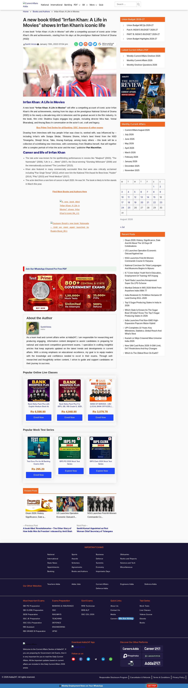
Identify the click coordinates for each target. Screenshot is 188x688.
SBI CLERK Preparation (33, 610)
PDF (76, 4)
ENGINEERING (58, 627)
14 (148, 197)
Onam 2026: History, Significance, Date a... (35, 515)
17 (122, 202)
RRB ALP (85, 610)
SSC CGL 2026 (87, 614)
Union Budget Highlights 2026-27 (142, 39)
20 (142, 202)
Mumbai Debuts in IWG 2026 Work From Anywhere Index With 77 (143, 289)
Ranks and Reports (128, 559)
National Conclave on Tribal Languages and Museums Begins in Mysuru (143, 266)
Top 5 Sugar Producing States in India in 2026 (143, 304)
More (92, 4)
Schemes (76, 563)
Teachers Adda (53, 584)
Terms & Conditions (161, 677)
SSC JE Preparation (31, 619)
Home (26, 12)
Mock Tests (144, 606)
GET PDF (152, 686)
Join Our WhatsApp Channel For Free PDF (46, 269)
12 (135, 197)
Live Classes (145, 610)
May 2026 (129, 143)
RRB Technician (88, 606)
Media (113, 614)
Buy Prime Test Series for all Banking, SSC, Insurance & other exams (69, 128)
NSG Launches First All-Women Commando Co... (101, 515)
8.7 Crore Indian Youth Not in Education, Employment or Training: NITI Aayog (143, 274)
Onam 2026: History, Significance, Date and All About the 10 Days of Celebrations (142, 243)
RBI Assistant (28, 627)
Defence (99, 559)
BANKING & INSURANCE (63, 606)
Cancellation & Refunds (140, 677)
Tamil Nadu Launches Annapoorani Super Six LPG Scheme (141, 281)
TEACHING (57, 619)
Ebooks (143, 619)
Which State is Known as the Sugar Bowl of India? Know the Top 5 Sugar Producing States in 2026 (142, 313)
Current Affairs (102, 584)
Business (100, 554)
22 (154, 202)
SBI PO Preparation (31, 606)
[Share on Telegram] (81, 44)
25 (129, 207)
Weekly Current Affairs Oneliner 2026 (143, 56)
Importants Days (103, 571)
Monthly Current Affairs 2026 (139, 60)
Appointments (53, 567)
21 (148, 202)
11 (129, 197)
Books (142, 623)
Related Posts (30, 491)
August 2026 (137, 130)
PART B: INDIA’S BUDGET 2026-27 (143, 34)
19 (135, 202)
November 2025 (132, 170)
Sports (74, 554)
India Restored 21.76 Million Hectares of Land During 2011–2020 (143, 296)
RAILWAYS (56, 614)
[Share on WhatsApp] (76, 44)
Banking (68, 4)
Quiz (101, 4)
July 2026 (129, 134)
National (45, 4)
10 (122, 197)
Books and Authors (41, 12)
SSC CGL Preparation (32, 623)
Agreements (77, 567)
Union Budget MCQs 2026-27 (140, 25)
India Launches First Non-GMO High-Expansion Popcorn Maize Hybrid (141, 321)
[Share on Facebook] (90, 44)
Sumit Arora (31, 44)
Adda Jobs (76, 584)
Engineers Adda (127, 584)
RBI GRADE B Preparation (34, 631)
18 (129, 202)
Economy (100, 567)
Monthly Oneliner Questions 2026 (142, 65)
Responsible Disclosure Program (113, 677)
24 (122, 207)
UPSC (54, 631)
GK (83, 4)
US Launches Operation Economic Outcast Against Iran (140, 252)
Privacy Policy (179, 677)
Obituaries (124, 554)
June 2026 (129, 139)
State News (52, 563)
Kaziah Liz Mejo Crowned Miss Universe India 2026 (143, 339)
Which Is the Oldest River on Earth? (141, 353)
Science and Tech (127, 563)
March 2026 (130, 152)
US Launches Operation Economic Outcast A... (67, 515)
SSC (54, 610)
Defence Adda (102, 588)
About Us (114, 606)
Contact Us (115, 610)
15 (154, 197)
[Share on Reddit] (85, 44)
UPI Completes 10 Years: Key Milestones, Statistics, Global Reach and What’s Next (143, 331)
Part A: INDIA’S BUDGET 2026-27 (142, 30)
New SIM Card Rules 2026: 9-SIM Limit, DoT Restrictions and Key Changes (143, 347)
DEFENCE (56, 623)
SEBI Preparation (30, 614)
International (56, 4)
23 (161, 202)
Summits (99, 563)
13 (142, 197)
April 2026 (129, 148)
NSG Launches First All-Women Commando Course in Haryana (139, 259)
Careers (121, 618)
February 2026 (131, 157)
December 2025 (132, 166)
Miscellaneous (126, 567)
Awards (75, 559)
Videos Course (146, 614)
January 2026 (131, 161)
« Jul (122, 227)
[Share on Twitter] (95, 44)
